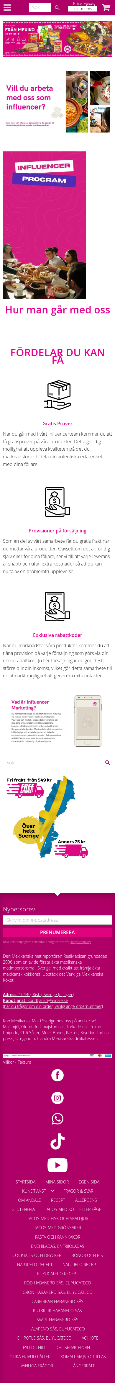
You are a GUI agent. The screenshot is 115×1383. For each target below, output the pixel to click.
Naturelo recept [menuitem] (34, 1264)
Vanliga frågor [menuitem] (37, 1366)
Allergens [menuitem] (86, 1200)
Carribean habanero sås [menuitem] (57, 1301)
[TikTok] (57, 1141)
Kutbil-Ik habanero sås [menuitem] (57, 1310)
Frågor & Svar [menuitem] (78, 1191)
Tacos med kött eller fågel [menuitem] (74, 1209)
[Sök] (57, 7)
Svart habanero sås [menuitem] (57, 1319)
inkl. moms (82, 8)
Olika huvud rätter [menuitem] (29, 1356)
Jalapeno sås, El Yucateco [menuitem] (57, 1329)
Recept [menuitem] (58, 1200)
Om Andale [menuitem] (29, 1200)
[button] (106, 7)
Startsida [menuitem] (25, 1182)
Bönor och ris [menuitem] (87, 1255)
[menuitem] (63, 1363)
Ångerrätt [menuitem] (84, 1366)
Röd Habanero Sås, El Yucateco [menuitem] (57, 1283)
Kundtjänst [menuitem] (34, 1191)
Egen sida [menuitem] (89, 1182)
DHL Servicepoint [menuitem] (73, 1347)
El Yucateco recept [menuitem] (57, 1273)
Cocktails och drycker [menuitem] (36, 1255)
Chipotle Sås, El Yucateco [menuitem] (44, 1338)
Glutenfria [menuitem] (23, 1209)
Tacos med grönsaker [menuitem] (57, 1227)
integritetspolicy (80, 942)
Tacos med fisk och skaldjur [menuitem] (57, 1218)
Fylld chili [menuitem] (34, 1347)
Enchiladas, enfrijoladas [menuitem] (57, 1246)
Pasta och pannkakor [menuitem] (57, 1237)
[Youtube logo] (57, 1165)
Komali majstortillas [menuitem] (83, 1356)
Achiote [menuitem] (90, 1338)
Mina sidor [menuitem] (57, 1182)
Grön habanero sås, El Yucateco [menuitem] (58, 1292)
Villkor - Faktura (17, 1062)
